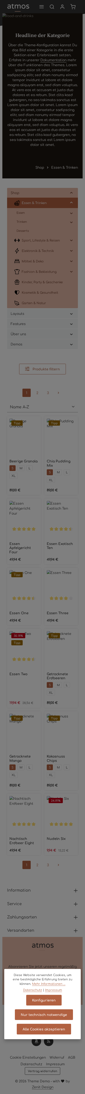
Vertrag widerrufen (42, 1071)
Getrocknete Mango (20, 758)
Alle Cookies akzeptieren (44, 1029)
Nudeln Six (56, 839)
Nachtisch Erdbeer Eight (21, 841)
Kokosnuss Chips (56, 758)
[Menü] (41, 6)
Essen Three (57, 613)
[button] (71, 193)
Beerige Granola (23, 461)
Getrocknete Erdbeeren (57, 676)
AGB (71, 1057)
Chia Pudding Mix (58, 463)
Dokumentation (53, 60)
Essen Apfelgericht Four (20, 548)
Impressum (55, 1064)
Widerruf (57, 1057)
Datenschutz (31, 1064)
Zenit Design (42, 1087)
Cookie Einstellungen (28, 1057)
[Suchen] (52, 6)
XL (14, 476)
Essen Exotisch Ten (60, 546)
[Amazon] (36, 1041)
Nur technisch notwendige (44, 1014)
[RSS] (48, 1041)
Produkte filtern (46, 369)
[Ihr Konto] (62, 6)
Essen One (19, 613)
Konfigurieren (44, 1000)
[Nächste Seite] (58, 393)
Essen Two (18, 674)
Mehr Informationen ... (48, 984)
